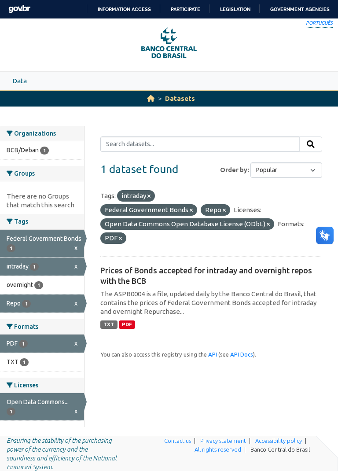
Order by (233, 169)
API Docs (241, 354)
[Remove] (149, 196)
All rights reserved (218, 449)
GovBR (19, 9)
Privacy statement (223, 441)
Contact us (177, 441)
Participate (185, 9)
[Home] (150, 98)
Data (19, 81)
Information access (124, 9)
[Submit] (310, 144)
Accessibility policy (278, 441)
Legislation (235, 9)
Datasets (180, 98)
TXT (108, 324)
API (212, 354)
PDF (127, 324)
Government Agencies (300, 9)
